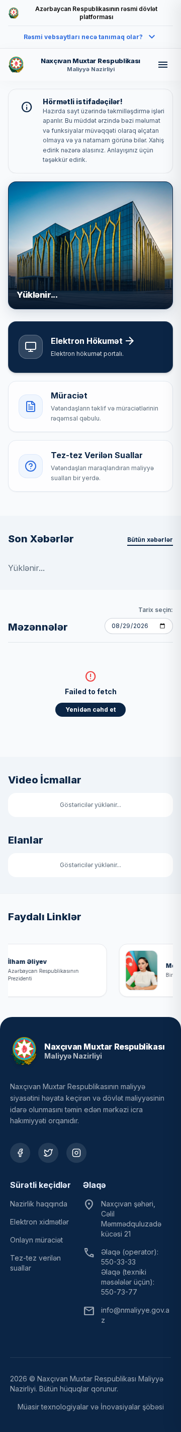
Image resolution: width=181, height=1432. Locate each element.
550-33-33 (118, 1262)
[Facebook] (20, 1153)
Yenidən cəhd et (90, 709)
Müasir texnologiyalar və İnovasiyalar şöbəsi (91, 1406)
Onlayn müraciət (36, 1240)
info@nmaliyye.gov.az (135, 1315)
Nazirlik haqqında (38, 1203)
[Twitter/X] (48, 1153)
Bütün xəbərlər (150, 539)
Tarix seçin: (155, 609)
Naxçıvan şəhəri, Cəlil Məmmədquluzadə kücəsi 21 (131, 1218)
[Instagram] (76, 1153)
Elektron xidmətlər (39, 1221)
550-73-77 (119, 1292)
